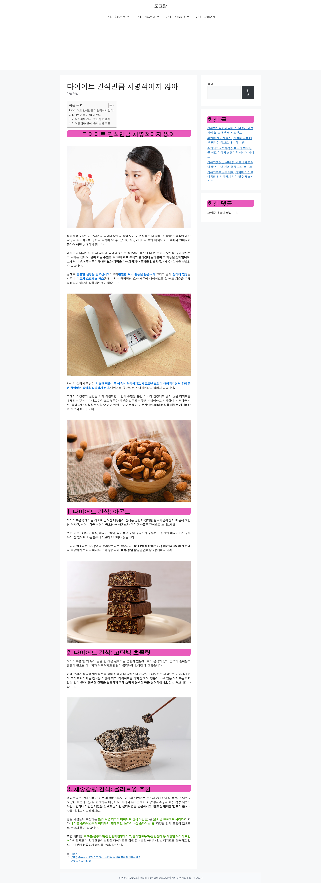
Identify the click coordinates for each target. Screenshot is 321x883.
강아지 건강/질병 (175, 16)
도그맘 (160, 5)
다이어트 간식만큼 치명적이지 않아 (92, 110)
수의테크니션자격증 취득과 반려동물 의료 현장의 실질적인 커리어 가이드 (230, 152)
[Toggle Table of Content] (109, 105)
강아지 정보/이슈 (145, 16)
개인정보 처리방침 (181, 877)
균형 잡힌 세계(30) (81, 860)
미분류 (74, 853)
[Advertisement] (160, 46)
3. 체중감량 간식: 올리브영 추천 (91, 123)
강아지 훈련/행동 (115, 16)
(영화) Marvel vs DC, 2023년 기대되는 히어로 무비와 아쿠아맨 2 (105, 857)
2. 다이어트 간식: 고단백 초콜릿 (91, 119)
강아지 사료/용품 (205, 16)
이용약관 (198, 877)
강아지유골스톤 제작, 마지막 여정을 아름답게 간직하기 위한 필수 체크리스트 (230, 177)
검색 (210, 84)
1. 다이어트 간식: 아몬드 (86, 114)
